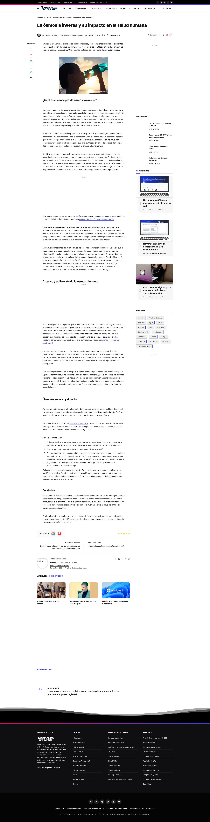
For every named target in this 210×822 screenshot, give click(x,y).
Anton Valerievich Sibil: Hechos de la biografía (82, 602)
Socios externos (74, 809)
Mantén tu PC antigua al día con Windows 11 (115, 602)
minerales (165, 341)
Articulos (141, 322)
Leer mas (82, 568)
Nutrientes (153, 341)
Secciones (67, 8)
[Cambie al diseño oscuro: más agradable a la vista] (163, 8)
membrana (141, 337)
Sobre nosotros (42, 2)
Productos (160, 327)
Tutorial (90, 35)
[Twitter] (31, 49)
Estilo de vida (110, 8)
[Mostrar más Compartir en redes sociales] (171, 35)
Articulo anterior (73, 543)
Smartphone (81, 8)
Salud (160, 322)
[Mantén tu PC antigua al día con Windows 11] (116, 590)
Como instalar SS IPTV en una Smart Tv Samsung (160, 136)
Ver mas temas (82, 2)
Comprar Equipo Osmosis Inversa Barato (96, 219)
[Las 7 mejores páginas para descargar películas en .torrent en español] (154, 274)
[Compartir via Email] (31, 77)
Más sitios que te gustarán (98, 2)
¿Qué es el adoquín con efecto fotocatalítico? (106, 546)
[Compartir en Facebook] (159, 35)
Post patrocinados (144, 346)
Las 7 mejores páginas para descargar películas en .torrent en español (157, 290)
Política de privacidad (94, 809)
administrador (150, 210)
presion (153, 337)
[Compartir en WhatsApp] (31, 72)
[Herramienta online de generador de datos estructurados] (154, 230)
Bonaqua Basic (143, 332)
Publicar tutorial (78, 747)
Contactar (151, 809)
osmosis (141, 318)
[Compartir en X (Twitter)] (163, 35)
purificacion (158, 332)
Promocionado (73, 35)
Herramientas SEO (69, 2)
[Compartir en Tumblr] (31, 66)
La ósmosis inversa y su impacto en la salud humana (92, 25)
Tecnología (95, 8)
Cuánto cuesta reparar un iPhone (48, 602)
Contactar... (57, 768)
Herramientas (149, 8)
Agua (151, 322)
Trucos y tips (83, 35)
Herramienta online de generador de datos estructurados (154, 247)
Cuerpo (163, 337)
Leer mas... (52, 763)
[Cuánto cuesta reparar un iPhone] (51, 590)
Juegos (136, 8)
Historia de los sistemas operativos (158, 159)
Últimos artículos (55, 2)
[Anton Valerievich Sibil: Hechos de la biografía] (83, 590)
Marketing (124, 8)
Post (150, 327)
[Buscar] (167, 8)
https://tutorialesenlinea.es (59, 565)
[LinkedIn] (31, 61)
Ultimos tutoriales (79, 742)
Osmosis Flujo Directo (78, 423)
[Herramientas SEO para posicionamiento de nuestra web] (154, 186)
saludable (141, 341)
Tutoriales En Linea (51, 35)
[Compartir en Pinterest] (166, 35)
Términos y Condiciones (117, 809)
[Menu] (38, 8)
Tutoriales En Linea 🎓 (44, 17)
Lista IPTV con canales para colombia (160, 124)
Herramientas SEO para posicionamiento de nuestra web (157, 203)
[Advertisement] (84, 194)
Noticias (55, 17)
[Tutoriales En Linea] (49, 8)
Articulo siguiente (94, 543)
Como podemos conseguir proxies (159, 147)
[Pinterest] (31, 55)
